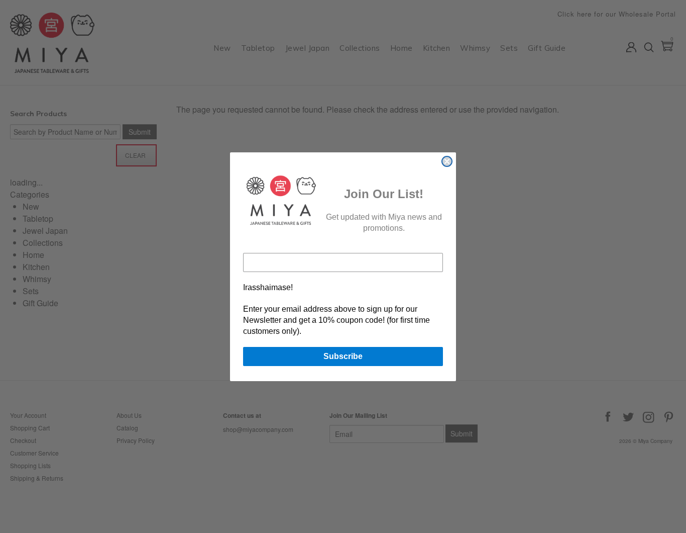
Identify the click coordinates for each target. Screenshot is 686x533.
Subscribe (343, 356)
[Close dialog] (447, 161)
